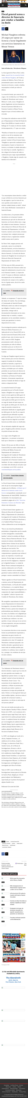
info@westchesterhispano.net (9, 1096)
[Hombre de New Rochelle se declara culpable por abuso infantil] (5, 902)
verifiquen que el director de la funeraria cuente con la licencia (14, 490)
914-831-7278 (22, 1096)
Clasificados (15, 1091)
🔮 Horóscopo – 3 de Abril (20, 864)
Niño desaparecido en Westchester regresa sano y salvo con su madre (18, 887)
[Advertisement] (14, 179)
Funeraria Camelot (6, 843)
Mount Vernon (5, 845)
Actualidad (6, 1085)
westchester (12, 845)
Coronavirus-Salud (10, 1090)
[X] (6, 28)
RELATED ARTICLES (9, 874)
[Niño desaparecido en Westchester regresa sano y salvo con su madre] (5, 887)
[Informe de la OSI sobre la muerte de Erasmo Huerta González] (5, 895)
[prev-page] (3, 925)
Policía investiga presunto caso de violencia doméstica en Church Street (7, 866)
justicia (13, 843)
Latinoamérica (5, 1088)
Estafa (7, 841)
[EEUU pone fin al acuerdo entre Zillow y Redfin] (5, 880)
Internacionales (14, 1088)
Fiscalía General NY (15, 841)
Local (7, 9)
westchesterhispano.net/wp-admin (11, 469)
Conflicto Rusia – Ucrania (16, 1085)
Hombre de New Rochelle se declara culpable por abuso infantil (18, 902)
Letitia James (19, 843)
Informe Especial (6, 1091)
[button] (2, 5)
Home (3, 9)
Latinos (14, 1086)
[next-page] (5, 925)
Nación (19, 1086)
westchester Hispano (6, 847)
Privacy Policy (22, 1091)
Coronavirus (22, 1088)
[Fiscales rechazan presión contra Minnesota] (5, 919)
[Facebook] (3, 28)
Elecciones (18, 1090)
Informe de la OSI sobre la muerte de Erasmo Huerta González (17, 895)
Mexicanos (8, 1086)
